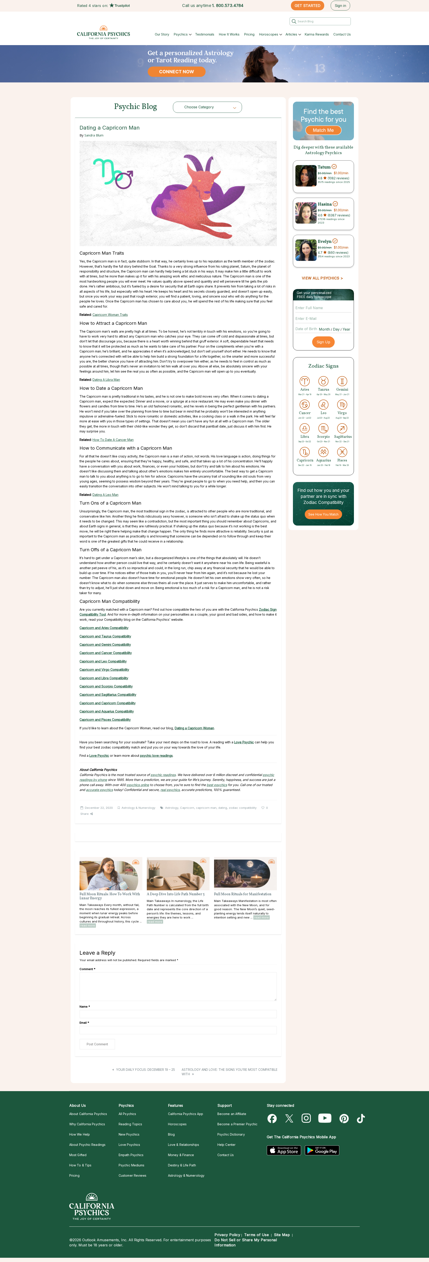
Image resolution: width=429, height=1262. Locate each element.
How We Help (79, 1134)
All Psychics (127, 1114)
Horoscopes (268, 34)
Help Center (226, 1145)
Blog (171, 1134)
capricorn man (206, 807)
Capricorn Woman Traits (110, 315)
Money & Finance (181, 1155)
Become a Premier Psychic (237, 1124)
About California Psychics (88, 1114)
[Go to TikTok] (360, 1118)
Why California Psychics (87, 1124)
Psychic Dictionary (231, 1134)
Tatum (324, 167)
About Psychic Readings (87, 1145)
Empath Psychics (131, 1155)
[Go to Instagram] (306, 1118)
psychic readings (163, 775)
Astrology (171, 807)
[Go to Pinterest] (343, 1118)
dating (222, 807)
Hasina (325, 204)
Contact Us (342, 34)
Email (84, 1022)
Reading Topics (130, 1124)
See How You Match (323, 514)
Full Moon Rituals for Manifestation (242, 894)
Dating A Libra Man (106, 380)
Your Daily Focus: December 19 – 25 (145, 1069)
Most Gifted (77, 1155)
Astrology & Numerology (138, 807)
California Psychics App (185, 1114)
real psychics (170, 790)
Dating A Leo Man (105, 495)
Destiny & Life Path (182, 1165)
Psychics (181, 34)
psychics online (138, 785)
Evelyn (325, 241)
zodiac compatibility (243, 807)
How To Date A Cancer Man (113, 440)
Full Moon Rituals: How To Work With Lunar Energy (110, 896)
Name (85, 1006)
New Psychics (129, 1134)
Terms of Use (256, 1235)
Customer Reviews (132, 1175)
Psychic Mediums (131, 1165)
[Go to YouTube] (325, 1118)
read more (87, 925)
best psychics (217, 785)
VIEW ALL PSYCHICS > (322, 278)
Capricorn (187, 807)
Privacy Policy (227, 1235)
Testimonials (204, 34)
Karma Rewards (317, 34)
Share (84, 813)
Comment (87, 969)
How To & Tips (80, 1165)
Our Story (162, 34)
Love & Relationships (183, 1145)
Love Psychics (129, 1145)
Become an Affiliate (231, 1114)
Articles (291, 34)
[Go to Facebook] (273, 1118)
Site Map (282, 1235)
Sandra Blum (93, 135)
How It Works (229, 34)
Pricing (249, 34)
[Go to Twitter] (290, 1118)
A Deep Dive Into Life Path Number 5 (176, 894)
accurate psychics (99, 790)
